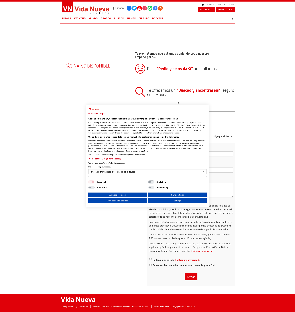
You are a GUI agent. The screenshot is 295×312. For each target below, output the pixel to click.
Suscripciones (206, 9)
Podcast (157, 18)
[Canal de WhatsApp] (150, 8)
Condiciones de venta (120, 306)
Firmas (131, 18)
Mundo (93, 18)
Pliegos (119, 18)
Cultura (144, 18)
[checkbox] (91, 181)
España (66, 18)
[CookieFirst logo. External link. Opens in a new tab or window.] (93, 109)
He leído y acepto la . (176, 260)
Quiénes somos (83, 306)
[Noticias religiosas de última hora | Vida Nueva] (85, 8)
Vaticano (80, 18)
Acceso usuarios (225, 9)
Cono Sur (221, 4)
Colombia (210, 4)
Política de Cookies (161, 306)
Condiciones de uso (100, 306)
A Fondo (106, 18)
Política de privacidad (201, 251)
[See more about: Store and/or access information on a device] (203, 171)
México (231, 4)
